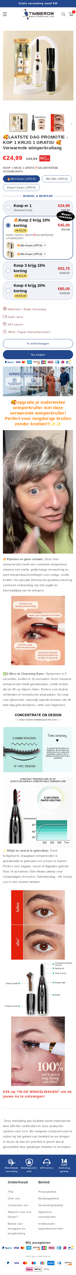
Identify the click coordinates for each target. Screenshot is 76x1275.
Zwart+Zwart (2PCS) (21, 187)
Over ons (14, 1198)
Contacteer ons (18, 1205)
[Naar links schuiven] (4, 124)
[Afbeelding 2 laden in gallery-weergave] (38, 122)
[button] (38, 207)
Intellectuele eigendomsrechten (50, 1226)
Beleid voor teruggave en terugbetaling (17, 1228)
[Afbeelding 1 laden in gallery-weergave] (18, 122)
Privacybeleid (47, 1191)
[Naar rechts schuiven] (71, 124)
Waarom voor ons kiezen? (19, 1214)
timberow (46, 1256)
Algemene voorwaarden (47, 1214)
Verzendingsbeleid (50, 1205)
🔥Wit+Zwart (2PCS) (21, 178)
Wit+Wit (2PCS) (57, 178)
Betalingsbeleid (48, 1198)
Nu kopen (38, 354)
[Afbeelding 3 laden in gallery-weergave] (57, 122)
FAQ (11, 1191)
